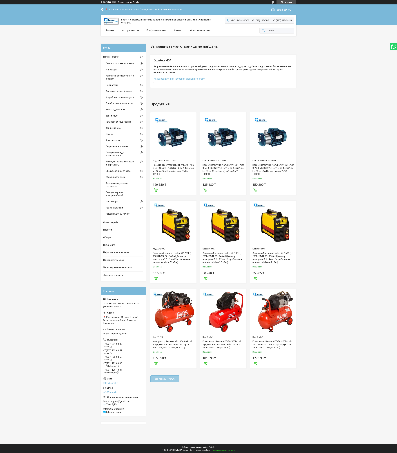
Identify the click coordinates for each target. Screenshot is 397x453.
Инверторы (111, 69)
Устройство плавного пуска (120, 97)
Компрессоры (113, 140)
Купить (156, 190)
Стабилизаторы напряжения (120, 63)
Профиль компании (156, 30)
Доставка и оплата (113, 275)
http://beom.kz (110, 383)
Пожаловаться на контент (223, 450)
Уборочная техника (115, 177)
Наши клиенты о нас (113, 260)
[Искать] (263, 30)
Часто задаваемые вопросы (117, 267)
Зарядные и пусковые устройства (117, 185)
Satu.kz (212, 447)
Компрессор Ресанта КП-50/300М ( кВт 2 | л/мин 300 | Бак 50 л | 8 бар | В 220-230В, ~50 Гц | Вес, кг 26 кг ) (222, 344)
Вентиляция (112, 115)
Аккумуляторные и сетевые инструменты (120, 163)
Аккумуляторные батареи (119, 91)
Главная (110, 30)
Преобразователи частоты (119, 103)
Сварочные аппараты (117, 146)
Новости (107, 230)
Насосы (109, 134)
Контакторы (112, 201)
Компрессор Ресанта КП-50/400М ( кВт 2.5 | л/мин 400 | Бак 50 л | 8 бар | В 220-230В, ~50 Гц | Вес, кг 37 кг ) (272, 344)
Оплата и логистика (200, 30)
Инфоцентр (109, 245)
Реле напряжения (115, 207)
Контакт (178, 30)
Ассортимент (129, 30)
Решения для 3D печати (118, 214)
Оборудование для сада (118, 171)
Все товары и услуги (165, 379)
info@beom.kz (110, 392)
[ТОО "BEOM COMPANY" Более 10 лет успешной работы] (111, 21)
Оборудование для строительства (115, 154)
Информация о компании (116, 252)
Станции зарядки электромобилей (114, 194)
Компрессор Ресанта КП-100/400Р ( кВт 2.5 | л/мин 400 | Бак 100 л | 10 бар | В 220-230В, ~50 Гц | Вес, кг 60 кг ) (173, 344)
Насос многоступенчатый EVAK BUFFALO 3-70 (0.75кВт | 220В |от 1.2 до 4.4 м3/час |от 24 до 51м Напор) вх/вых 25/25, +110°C (273, 169)
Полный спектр (111, 57)
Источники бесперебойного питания (120, 77)
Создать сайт (123, 2)
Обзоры (107, 237)
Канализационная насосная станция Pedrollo (179, 78)
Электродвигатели (115, 109)
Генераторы (112, 85)
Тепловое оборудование (118, 122)
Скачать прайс (110, 222)
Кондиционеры (113, 128)
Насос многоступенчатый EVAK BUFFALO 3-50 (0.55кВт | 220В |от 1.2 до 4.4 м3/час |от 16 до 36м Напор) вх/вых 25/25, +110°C (173, 169)
